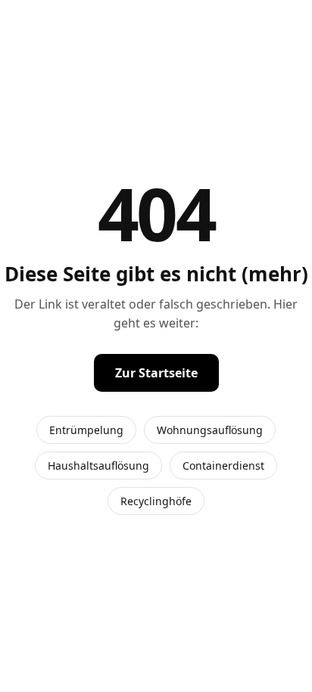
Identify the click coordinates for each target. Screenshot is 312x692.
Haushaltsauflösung (98, 465)
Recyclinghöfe (156, 501)
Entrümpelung (86, 430)
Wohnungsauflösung (210, 430)
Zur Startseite (156, 373)
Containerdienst (223, 465)
